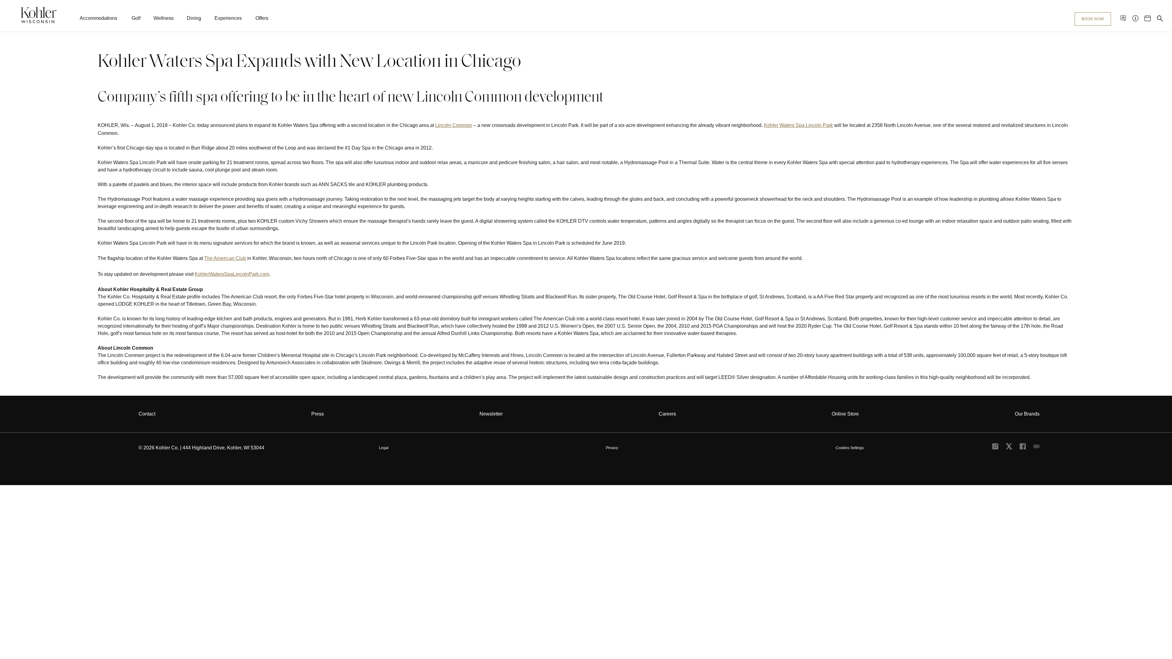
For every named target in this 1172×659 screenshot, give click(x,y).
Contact (147, 413)
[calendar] (1148, 18)
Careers (667, 413)
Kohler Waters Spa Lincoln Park (798, 125)
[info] (1135, 18)
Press (317, 413)
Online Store (845, 413)
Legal (384, 448)
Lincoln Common (453, 125)
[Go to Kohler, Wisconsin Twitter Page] (1009, 448)
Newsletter (491, 413)
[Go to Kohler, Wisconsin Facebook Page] (1023, 448)
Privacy (612, 448)
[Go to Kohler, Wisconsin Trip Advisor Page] (1036, 448)
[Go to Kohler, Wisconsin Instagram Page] (995, 448)
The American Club (225, 258)
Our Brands (1027, 413)
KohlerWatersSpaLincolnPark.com (232, 274)
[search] (1160, 18)
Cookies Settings (850, 448)
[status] (586, 214)
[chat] (1123, 18)
